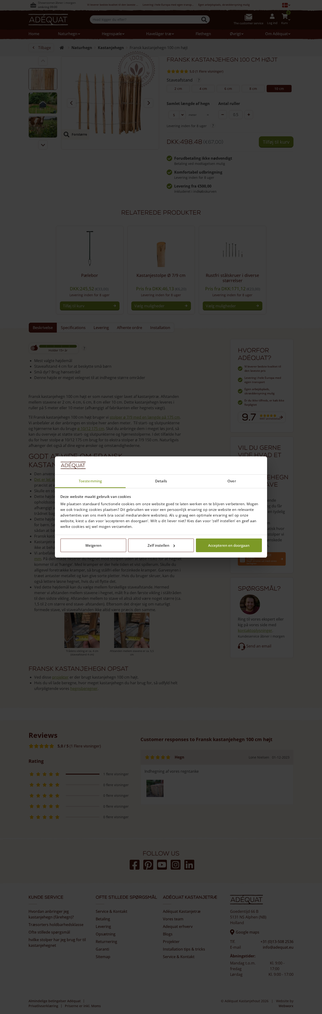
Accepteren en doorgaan (228, 545)
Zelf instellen (158, 545)
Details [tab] (161, 481)
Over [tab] (231, 481)
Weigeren (93, 545)
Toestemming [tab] (90, 481)
